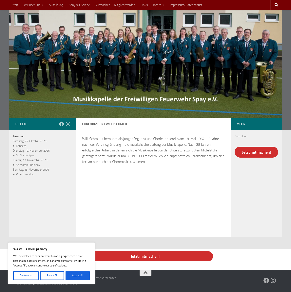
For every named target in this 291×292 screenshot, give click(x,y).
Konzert (21, 146)
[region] (51, 263)
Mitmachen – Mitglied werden (115, 5)
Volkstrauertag (25, 174)
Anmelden (241, 136)
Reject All (52, 275)
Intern (157, 5)
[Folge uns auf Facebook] (61, 124)
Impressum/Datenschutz (186, 5)
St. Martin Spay (25, 155)
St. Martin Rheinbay (28, 165)
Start (15, 5)
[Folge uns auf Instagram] (68, 124)
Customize (26, 275)
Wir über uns (32, 5)
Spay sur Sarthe (79, 5)
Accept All (77, 275)
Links (144, 5)
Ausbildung (56, 5)
